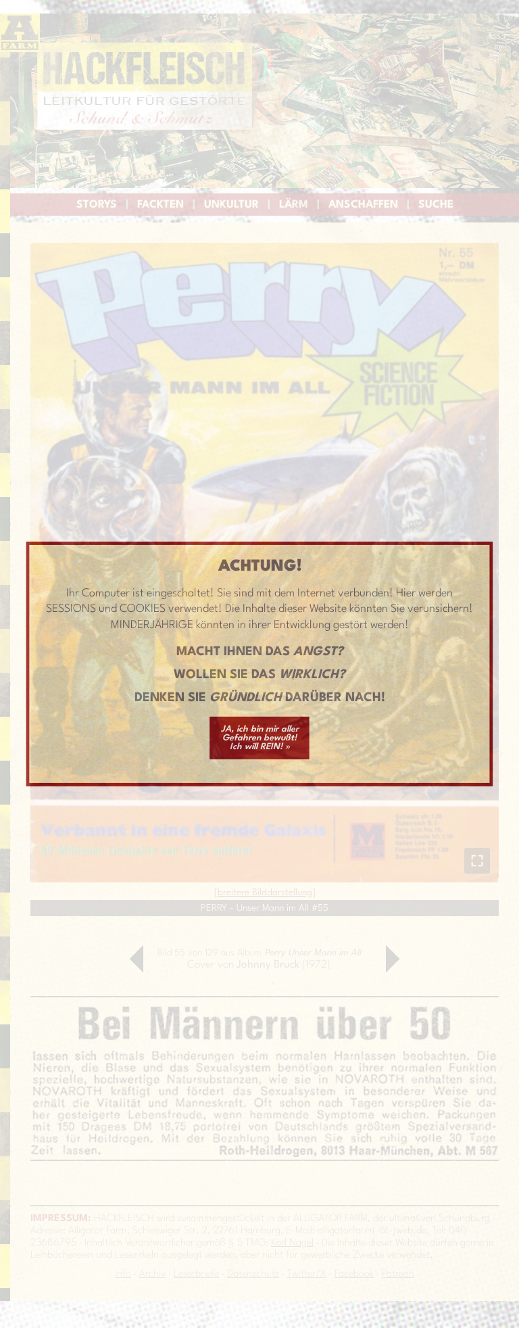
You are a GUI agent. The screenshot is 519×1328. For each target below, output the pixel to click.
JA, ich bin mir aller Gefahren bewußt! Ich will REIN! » (260, 738)
